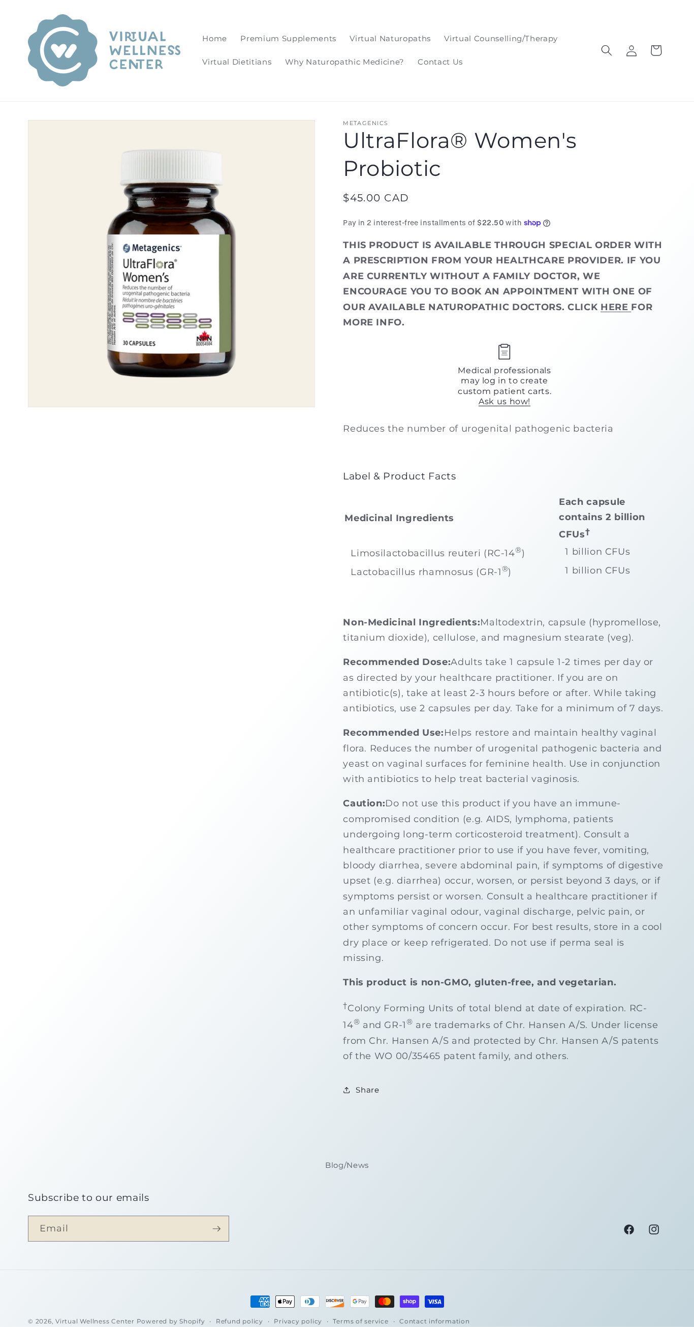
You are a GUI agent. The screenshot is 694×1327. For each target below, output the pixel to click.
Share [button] (367, 1089)
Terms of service (360, 1321)
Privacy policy (298, 1321)
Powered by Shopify (171, 1321)
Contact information (434, 1321)
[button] (606, 50)
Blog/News (347, 1165)
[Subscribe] (216, 1229)
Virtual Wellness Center (95, 1321)
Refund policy (239, 1321)
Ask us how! (504, 401)
